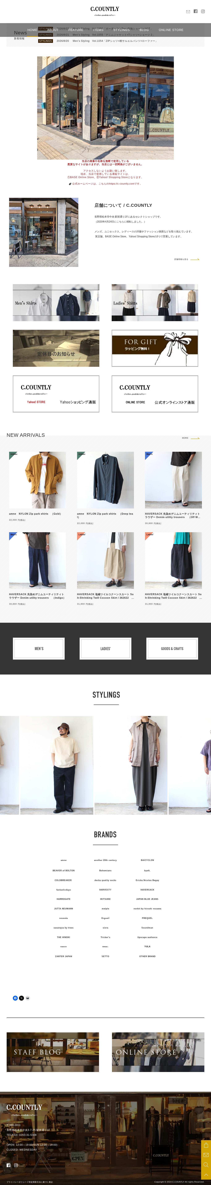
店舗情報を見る (181, 259)
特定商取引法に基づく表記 (41, 1182)
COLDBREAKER (63, 880)
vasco (63, 946)
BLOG (144, 30)
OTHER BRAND (147, 956)
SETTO (105, 956)
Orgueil (105, 918)
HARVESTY (105, 890)
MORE (185, 438)
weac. (105, 946)
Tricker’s (105, 937)
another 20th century (105, 860)
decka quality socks (105, 880)
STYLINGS (121, 30)
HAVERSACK (147, 890)
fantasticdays (63, 890)
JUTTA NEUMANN (63, 908)
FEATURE (75, 30)
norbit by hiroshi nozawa (147, 908)
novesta (63, 918)
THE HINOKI (63, 937)
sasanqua (64, 928)
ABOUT (53, 30)
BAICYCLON (147, 860)
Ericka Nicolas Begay (147, 880)
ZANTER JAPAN (63, 956)
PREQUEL (147, 918)
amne (64, 860)
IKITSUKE (105, 899)
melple (105, 908)
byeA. (147, 870)
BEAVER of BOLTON (64, 870)
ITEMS (98, 30)
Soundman (147, 928)
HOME (32, 30)
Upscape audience (147, 937)
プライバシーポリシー (17, 1182)
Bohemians (105, 870)
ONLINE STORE (171, 30)
